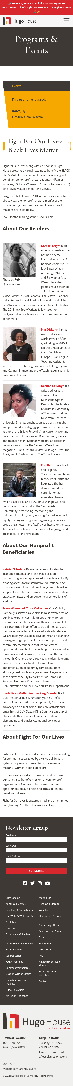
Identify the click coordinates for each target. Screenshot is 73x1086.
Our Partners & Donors (51, 916)
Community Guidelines (18, 934)
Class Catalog (13, 897)
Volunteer (44, 910)
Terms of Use (46, 1075)
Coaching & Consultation (19, 910)
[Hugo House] (36, 1021)
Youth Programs (14, 961)
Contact (43, 981)
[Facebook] (25, 883)
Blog (41, 937)
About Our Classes (16, 904)
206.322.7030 (11, 1064)
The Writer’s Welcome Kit (20, 916)
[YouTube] (47, 883)
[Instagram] (40, 883)
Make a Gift (45, 897)
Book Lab (11, 922)
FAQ (41, 955)
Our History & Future (50, 931)
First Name (11, 835)
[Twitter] (32, 883)
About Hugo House (49, 925)
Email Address (13, 856)
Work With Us (46, 949)
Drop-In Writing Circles (18, 973)
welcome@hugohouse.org (19, 1069)
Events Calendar (14, 949)
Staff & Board (46, 943)
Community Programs (18, 967)
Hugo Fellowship (15, 989)
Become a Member (49, 904)
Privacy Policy (31, 1075)
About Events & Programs (19, 943)
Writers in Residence (17, 995)
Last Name (11, 845)
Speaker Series (13, 955)
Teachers (10, 928)
